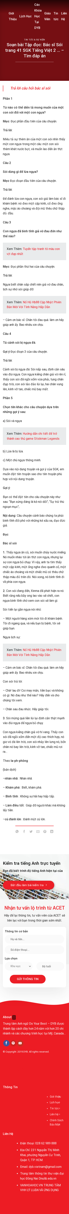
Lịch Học (25, 16)
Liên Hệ (64, 16)
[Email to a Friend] (38, 832)
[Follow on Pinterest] (13, 1043)
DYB (25, 1051)
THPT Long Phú (14, 1069)
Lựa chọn (11, 958)
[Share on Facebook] (24, 832)
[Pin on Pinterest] (45, 832)
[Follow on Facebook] (6, 1043)
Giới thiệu (55, 1096)
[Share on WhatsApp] (17, 832)
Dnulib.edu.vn (47, 1178)
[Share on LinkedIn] (52, 832)
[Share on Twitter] (31, 832)
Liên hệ (54, 1114)
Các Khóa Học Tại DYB (38, 16)
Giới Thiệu (13, 16)
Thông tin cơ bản (16, 931)
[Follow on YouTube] (20, 1043)
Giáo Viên (47, 16)
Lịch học (55, 1102)
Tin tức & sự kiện (34, 39)
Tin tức (55, 16)
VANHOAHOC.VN (31, 1185)
